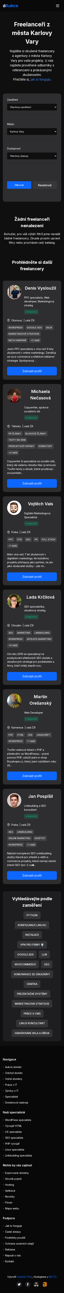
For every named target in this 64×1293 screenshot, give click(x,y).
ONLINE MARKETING (19, 838)
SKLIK (49, 327)
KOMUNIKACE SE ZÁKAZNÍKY (32, 974)
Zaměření (12, 99)
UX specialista (13, 1131)
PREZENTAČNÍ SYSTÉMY (32, 993)
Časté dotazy (13, 1231)
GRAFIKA (32, 983)
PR (36, 539)
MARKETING (23, 632)
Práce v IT (11, 1084)
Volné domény (13, 1078)
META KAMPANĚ (17, 340)
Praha (14, 532)
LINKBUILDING (42, 632)
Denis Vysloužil (40, 288)
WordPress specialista (18, 1119)
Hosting (9, 1184)
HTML (20, 735)
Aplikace (10, 1190)
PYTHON (32, 915)
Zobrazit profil (32, 371)
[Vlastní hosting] (36, 1284)
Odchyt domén (14, 1072)
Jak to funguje (13, 1225)
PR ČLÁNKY (15, 433)
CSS (30, 735)
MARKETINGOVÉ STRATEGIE (24, 333)
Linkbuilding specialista (18, 1155)
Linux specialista (14, 1149)
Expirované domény (17, 1172)
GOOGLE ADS (34, 327)
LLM (44, 954)
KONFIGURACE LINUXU (32, 925)
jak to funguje (40, 79)
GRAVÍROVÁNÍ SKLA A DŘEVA (32, 1033)
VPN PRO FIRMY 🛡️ (32, 944)
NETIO (52, 1276)
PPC (11, 539)
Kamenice (17, 727)
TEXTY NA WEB (17, 440)
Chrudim (16, 625)
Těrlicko (16, 426)
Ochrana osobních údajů (19, 1243)
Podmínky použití (15, 1237)
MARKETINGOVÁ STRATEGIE (32, 1003)
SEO (28, 539)
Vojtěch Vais (40, 503)
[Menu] (57, 5)
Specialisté (11, 1096)
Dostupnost (13, 148)
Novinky (10, 1196)
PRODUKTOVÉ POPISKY (21, 446)
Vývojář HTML (13, 1125)
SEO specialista (14, 1137)
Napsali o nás (13, 1255)
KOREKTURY (45, 446)
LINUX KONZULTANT (32, 1023)
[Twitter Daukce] (19, 1284)
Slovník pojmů (13, 1178)
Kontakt (9, 1261)
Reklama (10, 1249)
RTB (19, 539)
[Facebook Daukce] (28, 1284)
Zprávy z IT (12, 1090)
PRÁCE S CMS (32, 1013)
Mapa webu (12, 1208)
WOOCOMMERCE (25, 964)
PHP (11, 735)
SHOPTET (40, 838)
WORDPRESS (16, 327)
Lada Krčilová (40, 597)
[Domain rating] (45, 1284)
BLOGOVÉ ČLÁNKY (35, 433)
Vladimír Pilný (24, 1276)
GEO (46, 964)
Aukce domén (13, 1067)
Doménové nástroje (16, 1102)
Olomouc (16, 320)
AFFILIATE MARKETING (39, 639)
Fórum (8, 1202)
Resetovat (45, 185)
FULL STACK (48, 539)
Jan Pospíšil (40, 796)
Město (10, 124)
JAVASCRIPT (43, 735)
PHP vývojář (12, 1143)
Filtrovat (19, 185)
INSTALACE (32, 934)
